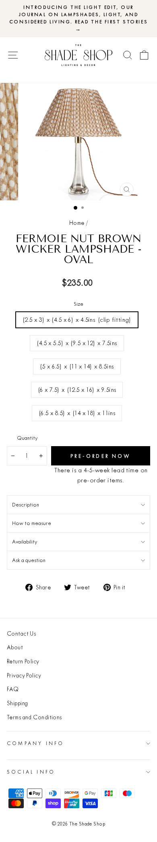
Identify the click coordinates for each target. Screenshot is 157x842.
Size (78, 304)
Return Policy (23, 661)
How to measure (31, 523)
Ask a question (28, 560)
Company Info (35, 743)
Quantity (27, 437)
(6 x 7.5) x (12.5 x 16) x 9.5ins (77, 389)
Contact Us (21, 633)
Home (77, 222)
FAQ (13, 689)
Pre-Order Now (100, 456)
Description (25, 504)
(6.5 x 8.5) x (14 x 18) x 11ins (77, 413)
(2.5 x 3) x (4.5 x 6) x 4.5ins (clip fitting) (77, 319)
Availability (24, 541)
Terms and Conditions (34, 717)
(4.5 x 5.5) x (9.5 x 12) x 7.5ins (76, 343)
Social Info (31, 772)
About (15, 647)
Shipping (17, 703)
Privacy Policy (24, 675)
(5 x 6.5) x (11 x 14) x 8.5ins (76, 366)
